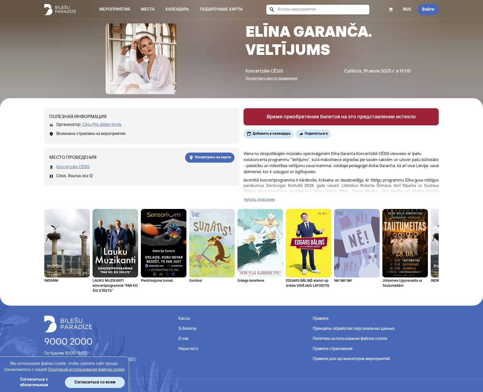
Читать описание (259, 200)
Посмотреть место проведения (271, 78)
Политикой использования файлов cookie (86, 370)
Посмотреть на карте (213, 157)
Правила (320, 318)
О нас (183, 339)
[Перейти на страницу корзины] (384, 9)
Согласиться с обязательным (34, 382)
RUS (407, 9)
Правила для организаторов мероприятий (351, 359)
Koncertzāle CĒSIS (72, 167)
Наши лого (188, 349)
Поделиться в (316, 133)
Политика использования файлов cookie (350, 339)
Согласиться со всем (94, 382)
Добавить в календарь (272, 133)
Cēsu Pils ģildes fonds (102, 125)
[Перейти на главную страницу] (60, 9)
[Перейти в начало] (68, 324)
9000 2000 (68, 342)
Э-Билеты (187, 329)
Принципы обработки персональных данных (354, 329)
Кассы (184, 318)
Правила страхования (332, 349)
